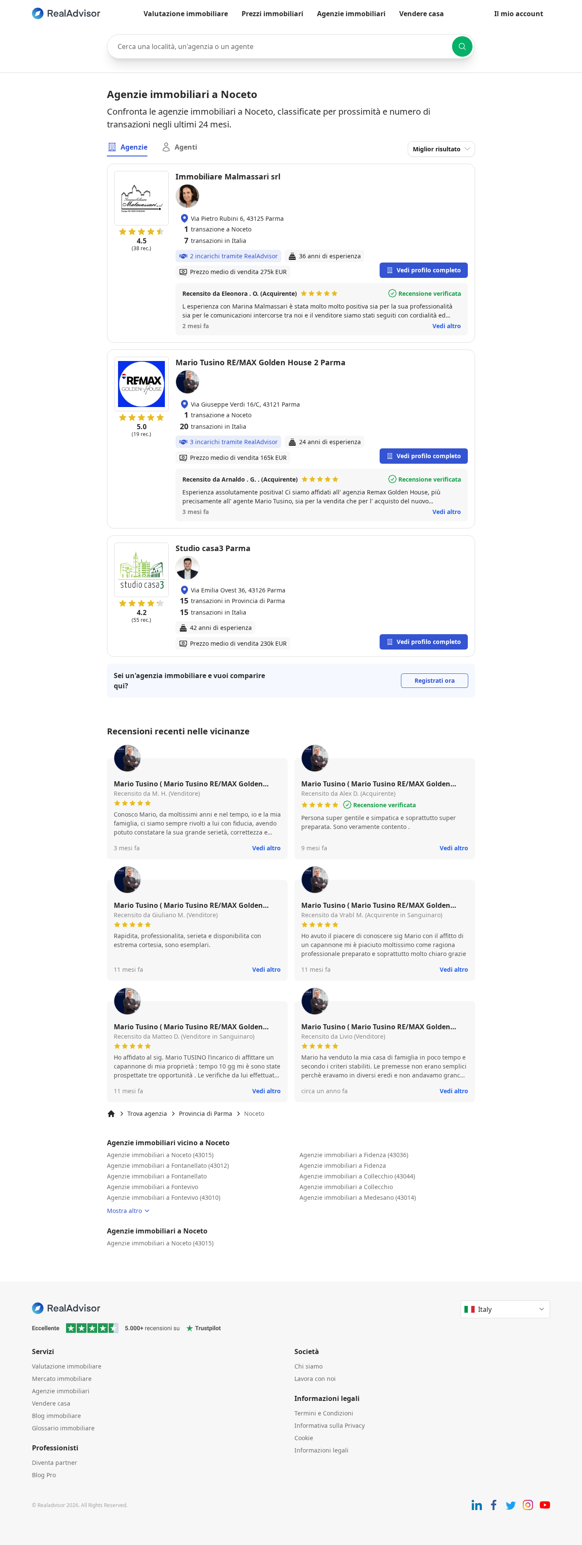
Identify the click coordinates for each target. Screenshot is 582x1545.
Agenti (186, 147)
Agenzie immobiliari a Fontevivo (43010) (163, 1197)
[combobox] (291, 46)
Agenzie (134, 147)
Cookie (303, 1438)
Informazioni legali (321, 1450)
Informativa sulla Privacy (329, 1425)
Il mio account (518, 13)
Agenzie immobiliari (351, 13)
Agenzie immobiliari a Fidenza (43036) (354, 1155)
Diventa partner (54, 1462)
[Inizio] (111, 1113)
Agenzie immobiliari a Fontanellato (157, 1176)
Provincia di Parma (205, 1113)
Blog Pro (44, 1475)
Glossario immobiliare (63, 1428)
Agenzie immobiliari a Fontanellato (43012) (168, 1165)
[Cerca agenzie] (462, 46)
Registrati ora (435, 680)
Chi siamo (308, 1366)
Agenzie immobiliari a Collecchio (346, 1187)
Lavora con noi (315, 1379)
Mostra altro (124, 1211)
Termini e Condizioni (323, 1413)
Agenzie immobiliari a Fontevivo (152, 1187)
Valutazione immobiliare (186, 13)
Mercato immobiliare (62, 1379)
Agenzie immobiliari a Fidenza (343, 1165)
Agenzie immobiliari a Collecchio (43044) (357, 1176)
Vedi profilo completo (429, 270)
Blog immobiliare (56, 1416)
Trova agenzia (147, 1113)
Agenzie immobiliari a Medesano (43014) (358, 1197)
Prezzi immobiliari (272, 13)
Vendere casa (421, 13)
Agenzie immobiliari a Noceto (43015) (160, 1155)
